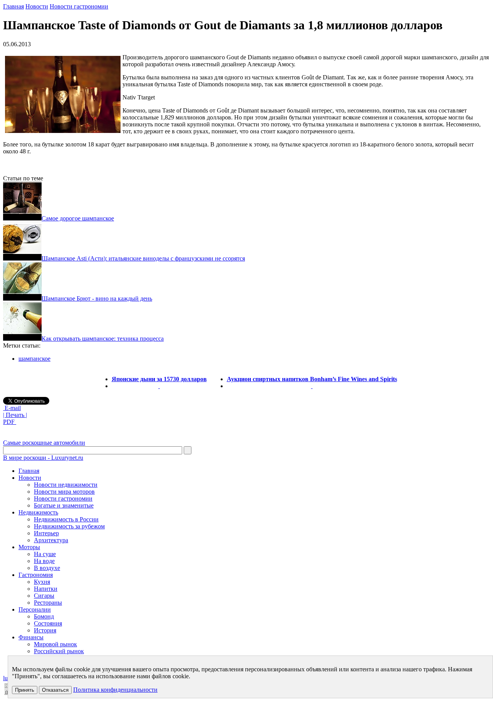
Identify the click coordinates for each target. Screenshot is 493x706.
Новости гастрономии (79, 6)
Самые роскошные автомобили (44, 442)
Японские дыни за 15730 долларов (159, 379)
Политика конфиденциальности (115, 689)
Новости (36, 6)
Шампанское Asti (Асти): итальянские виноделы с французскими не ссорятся (143, 258)
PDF (9, 422)
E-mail (12, 408)
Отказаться (55, 690)
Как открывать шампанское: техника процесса (103, 338)
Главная (13, 6)
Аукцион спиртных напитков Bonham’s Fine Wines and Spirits (312, 379)
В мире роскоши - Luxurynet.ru (43, 457)
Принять (24, 690)
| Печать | (15, 415)
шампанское (34, 358)
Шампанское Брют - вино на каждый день (97, 298)
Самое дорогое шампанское (78, 218)
